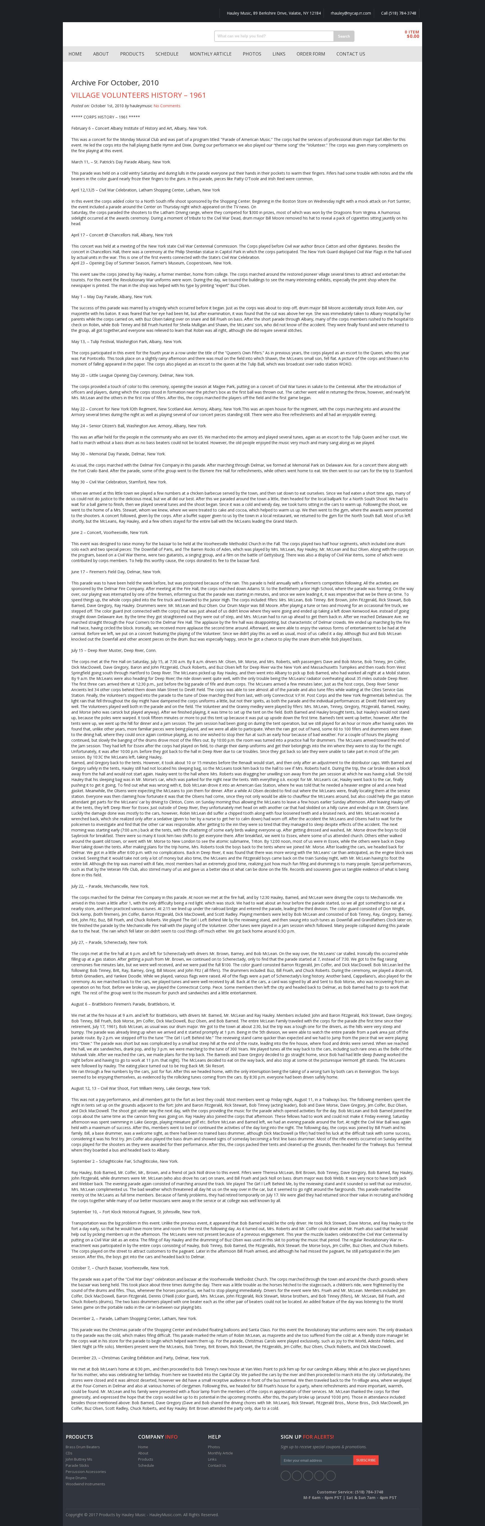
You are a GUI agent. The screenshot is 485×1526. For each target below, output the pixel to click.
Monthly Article (211, 54)
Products (132, 54)
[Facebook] (286, 1476)
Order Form (311, 54)
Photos (252, 54)
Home (75, 54)
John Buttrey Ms (79, 1459)
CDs (69, 1453)
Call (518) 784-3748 (398, 13)
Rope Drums (76, 1477)
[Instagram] (331, 1476)
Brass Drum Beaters (83, 1446)
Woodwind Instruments (85, 1483)
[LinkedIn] (308, 1476)
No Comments (167, 105)
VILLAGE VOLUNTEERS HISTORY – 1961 (138, 95)
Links (279, 54)
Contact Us (351, 54)
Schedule (167, 54)
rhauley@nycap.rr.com (350, 13)
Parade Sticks (77, 1465)
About (101, 54)
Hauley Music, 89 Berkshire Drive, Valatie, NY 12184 (273, 13)
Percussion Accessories (86, 1471)
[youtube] (319, 1476)
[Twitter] (297, 1476)
